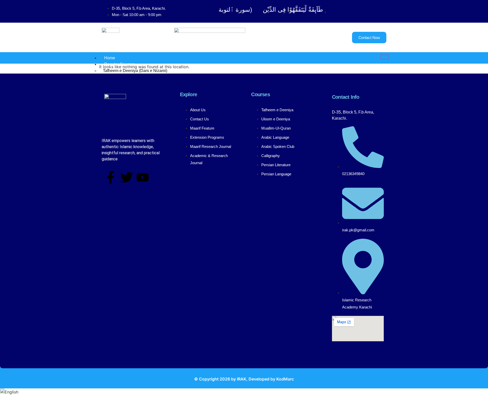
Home (109, 58)
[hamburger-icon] (384, 57)
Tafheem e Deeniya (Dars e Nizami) (135, 70)
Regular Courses (119, 64)
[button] (244, 391)
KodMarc (285, 379)
